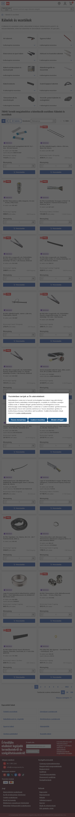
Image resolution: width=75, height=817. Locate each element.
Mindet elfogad (57, 420)
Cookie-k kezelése (38, 420)
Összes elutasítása (18, 420)
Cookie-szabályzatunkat (23, 413)
